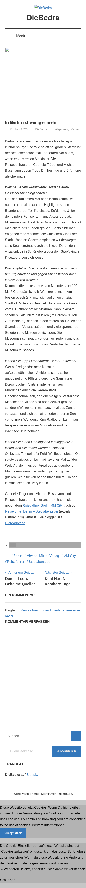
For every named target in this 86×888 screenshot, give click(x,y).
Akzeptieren (12, 833)
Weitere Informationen (48, 825)
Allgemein (61, 129)
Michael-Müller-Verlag (43, 556)
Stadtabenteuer (40, 561)
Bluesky (32, 774)
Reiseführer (15, 561)
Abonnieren (66, 751)
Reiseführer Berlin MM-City (43, 505)
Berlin (17, 556)
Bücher (74, 129)
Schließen (7, 880)
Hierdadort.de (15, 523)
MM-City (69, 556)
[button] (12, 545)
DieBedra (43, 17)
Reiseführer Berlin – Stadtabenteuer (31, 511)
